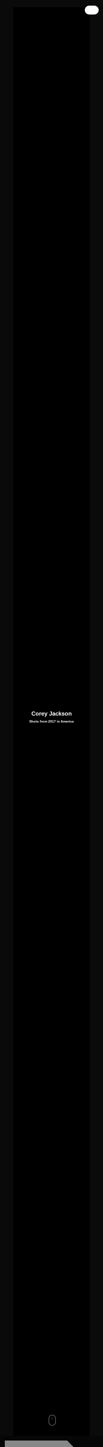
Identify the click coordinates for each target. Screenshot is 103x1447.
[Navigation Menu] (92, 10)
